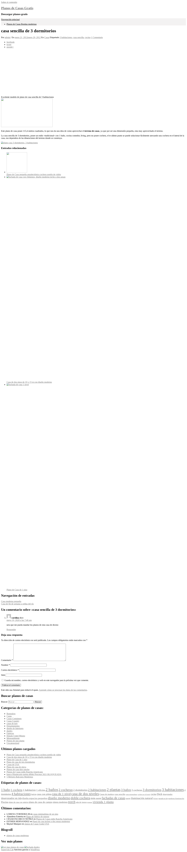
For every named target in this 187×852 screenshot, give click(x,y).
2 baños (52, 789)
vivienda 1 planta (103, 802)
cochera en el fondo (144, 794)
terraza (89, 802)
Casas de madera (107, 794)
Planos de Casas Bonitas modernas (22, 24)
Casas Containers (14, 718)
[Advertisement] (83, 72)
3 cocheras (137, 790)
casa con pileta (44, 794)
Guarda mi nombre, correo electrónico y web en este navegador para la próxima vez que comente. (46, 680)
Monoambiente (13, 738)
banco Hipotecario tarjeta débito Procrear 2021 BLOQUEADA (34, 774)
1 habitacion (29, 790)
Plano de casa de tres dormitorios (21, 762)
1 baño (5, 790)
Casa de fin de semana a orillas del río (17, 604)
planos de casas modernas (18, 835)
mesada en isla (163, 798)
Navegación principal (10, 19)
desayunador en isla (11, 798)
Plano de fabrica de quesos (37, 816)
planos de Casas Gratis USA (37, 824)
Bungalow (11, 713)
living (155, 798)
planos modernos (60, 802)
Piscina (4, 802)
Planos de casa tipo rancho (18, 769)
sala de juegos (81, 802)
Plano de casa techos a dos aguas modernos (51, 821)
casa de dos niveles (85, 794)
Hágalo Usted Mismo (16, 736)
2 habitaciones (97, 790)
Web (3, 675)
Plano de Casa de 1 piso (17, 590)
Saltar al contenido (9, 2)
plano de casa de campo (40, 802)
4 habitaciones (21, 794)
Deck (159, 794)
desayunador (167, 794)
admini (8, 37)
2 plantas (113, 789)
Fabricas (10, 733)
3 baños (126, 790)
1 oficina (40, 790)
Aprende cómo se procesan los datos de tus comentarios (63, 690)
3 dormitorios (152, 790)
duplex (9, 731)
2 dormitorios (80, 790)
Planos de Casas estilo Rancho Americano (25, 772)
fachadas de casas (113, 798)
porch (71, 802)
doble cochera (80, 798)
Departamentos (13, 726)
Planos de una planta (15, 741)
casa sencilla (78, 37)
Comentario (7, 660)
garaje (128, 798)
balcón (33, 794)
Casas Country (13, 721)
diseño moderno (59, 798)
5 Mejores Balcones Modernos (20, 777)
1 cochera (16, 790)
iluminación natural (142, 798)
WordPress (35, 849)
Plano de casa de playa (16, 767)
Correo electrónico (10, 670)
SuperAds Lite (7, 849)
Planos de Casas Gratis (17, 8)
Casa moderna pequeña (11, 601)
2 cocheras (66, 790)
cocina (87, 37)
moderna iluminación (176, 798)
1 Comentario (97, 37)
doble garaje (96, 798)
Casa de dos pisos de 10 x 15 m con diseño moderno (29, 382)
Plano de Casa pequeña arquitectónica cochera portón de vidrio (34, 174)
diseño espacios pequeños (34, 798)
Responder (11, 629)
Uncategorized (13, 743)
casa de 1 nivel (61, 794)
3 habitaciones (66, 37)
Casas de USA (13, 764)
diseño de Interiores (15, 728)
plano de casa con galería (18, 802)
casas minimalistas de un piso (45, 814)
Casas (46, 37)
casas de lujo (12, 723)
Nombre (5, 665)
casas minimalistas (131, 794)
